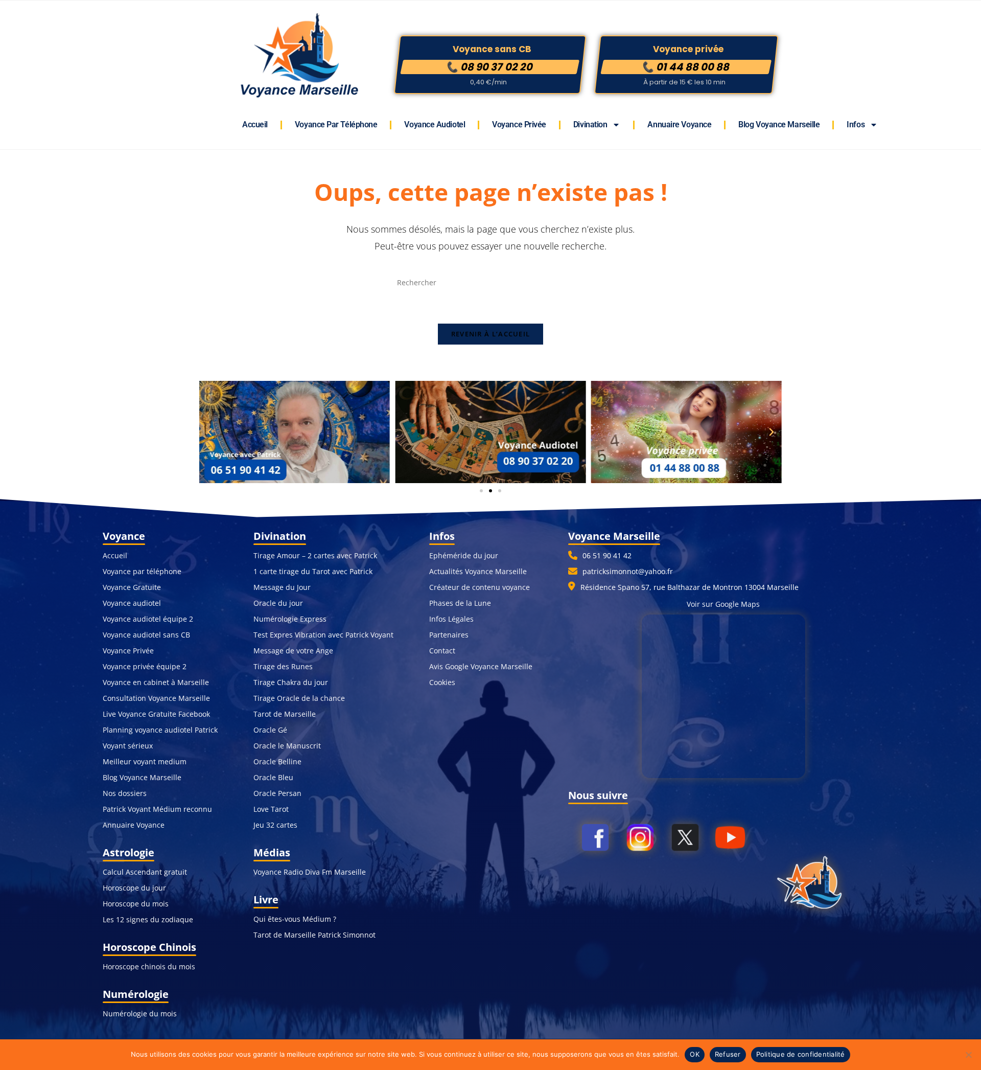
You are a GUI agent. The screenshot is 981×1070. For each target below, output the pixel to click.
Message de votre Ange (293, 650)
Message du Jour (282, 587)
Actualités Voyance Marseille (478, 571)
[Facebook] (595, 884)
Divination (590, 124)
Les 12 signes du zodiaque (148, 919)
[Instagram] (640, 884)
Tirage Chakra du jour (290, 682)
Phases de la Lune (460, 603)
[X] (685, 884)
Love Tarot (271, 809)
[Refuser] (968, 1055)
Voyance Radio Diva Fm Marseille (309, 872)
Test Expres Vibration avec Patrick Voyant (323, 635)
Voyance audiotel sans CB (146, 635)
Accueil (255, 124)
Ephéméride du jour (463, 555)
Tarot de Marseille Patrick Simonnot (314, 935)
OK (694, 1054)
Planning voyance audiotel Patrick (160, 730)
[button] (209, 432)
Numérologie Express (289, 619)
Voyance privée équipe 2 (144, 666)
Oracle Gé (270, 730)
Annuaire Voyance (679, 124)
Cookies (442, 682)
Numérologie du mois (140, 1013)
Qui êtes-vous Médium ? (294, 919)
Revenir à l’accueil (490, 333)
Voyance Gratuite (132, 587)
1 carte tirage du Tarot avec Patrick (312, 571)
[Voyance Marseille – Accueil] (299, 57)
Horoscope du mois (136, 903)
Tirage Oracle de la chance (299, 698)
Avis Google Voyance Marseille (480, 666)
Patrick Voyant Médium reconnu (157, 809)
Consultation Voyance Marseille (156, 698)
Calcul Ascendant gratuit (145, 872)
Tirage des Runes (283, 666)
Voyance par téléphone (336, 124)
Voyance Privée (519, 124)
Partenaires (449, 635)
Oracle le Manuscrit (287, 745)
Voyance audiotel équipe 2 (148, 619)
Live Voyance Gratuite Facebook (156, 714)
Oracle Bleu (273, 777)
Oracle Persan (277, 793)
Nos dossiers (125, 793)
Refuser (728, 1054)
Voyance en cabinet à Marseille (156, 682)
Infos (856, 124)
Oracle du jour (278, 603)
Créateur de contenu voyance (479, 587)
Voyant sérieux (128, 745)
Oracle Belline (277, 761)
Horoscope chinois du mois (149, 966)
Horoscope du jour (134, 888)
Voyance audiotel (132, 603)
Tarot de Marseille (284, 714)
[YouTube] (730, 884)
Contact (442, 650)
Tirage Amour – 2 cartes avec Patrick (315, 555)
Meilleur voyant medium (144, 761)
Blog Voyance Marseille (779, 124)
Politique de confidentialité (800, 1054)
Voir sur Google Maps (723, 604)
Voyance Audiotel (434, 124)
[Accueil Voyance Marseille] (813, 884)
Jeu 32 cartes (275, 825)
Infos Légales (451, 619)
